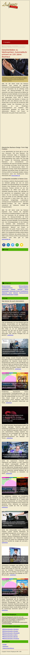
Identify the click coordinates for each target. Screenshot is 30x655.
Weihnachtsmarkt (23, 292)
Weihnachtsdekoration (7, 294)
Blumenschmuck (6, 286)
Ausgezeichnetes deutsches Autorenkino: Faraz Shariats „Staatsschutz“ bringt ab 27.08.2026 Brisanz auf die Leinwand (15, 489)
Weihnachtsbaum (23, 287)
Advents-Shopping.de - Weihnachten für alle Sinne (10, 5)
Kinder (10, 292)
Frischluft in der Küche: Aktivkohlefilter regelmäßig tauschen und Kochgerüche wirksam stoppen (14, 523)
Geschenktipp (5, 291)
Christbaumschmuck (7, 287)
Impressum (5, 646)
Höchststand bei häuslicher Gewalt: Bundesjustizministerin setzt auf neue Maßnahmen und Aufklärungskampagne (14, 351)
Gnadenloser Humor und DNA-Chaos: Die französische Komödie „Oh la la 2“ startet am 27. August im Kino (15, 385)
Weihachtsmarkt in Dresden (11, 631)
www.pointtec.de (15, 175)
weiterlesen (10, 335)
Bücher (18, 291)
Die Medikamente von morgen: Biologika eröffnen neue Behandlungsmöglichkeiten (15, 455)
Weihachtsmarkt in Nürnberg (11, 629)
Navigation (6, 42)
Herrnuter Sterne (23, 289)
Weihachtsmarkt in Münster (11, 636)
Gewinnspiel (12, 291)
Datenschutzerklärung (8, 648)
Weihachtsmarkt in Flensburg (11, 638)
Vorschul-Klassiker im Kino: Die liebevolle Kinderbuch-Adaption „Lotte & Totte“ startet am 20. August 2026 (15, 591)
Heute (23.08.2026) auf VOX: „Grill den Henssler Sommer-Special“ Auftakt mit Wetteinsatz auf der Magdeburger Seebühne (14, 315)
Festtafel (16, 294)
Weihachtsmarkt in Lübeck (10, 634)
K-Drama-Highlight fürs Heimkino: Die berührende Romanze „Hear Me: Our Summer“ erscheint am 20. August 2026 (14, 559)
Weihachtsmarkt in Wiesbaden (12, 633)
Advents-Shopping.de (7, 46)
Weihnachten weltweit (8, 289)
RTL (27, 320)
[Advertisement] (15, 24)
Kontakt (4, 644)
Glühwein (15, 292)
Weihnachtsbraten (23, 286)
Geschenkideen (15, 46)
